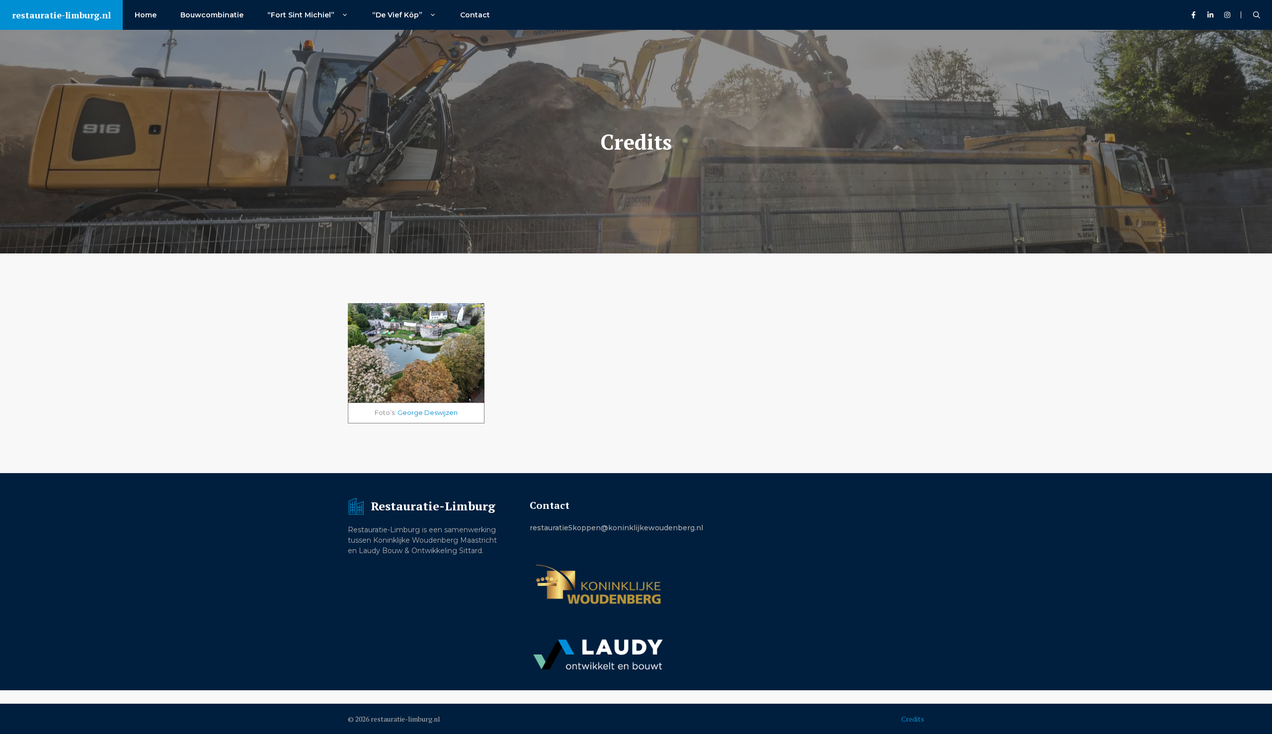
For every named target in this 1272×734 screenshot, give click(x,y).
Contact (475, 14)
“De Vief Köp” (398, 14)
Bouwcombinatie (211, 14)
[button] (1256, 15)
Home (146, 14)
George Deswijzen (428, 412)
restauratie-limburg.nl (61, 15)
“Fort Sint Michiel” (301, 14)
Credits (912, 719)
